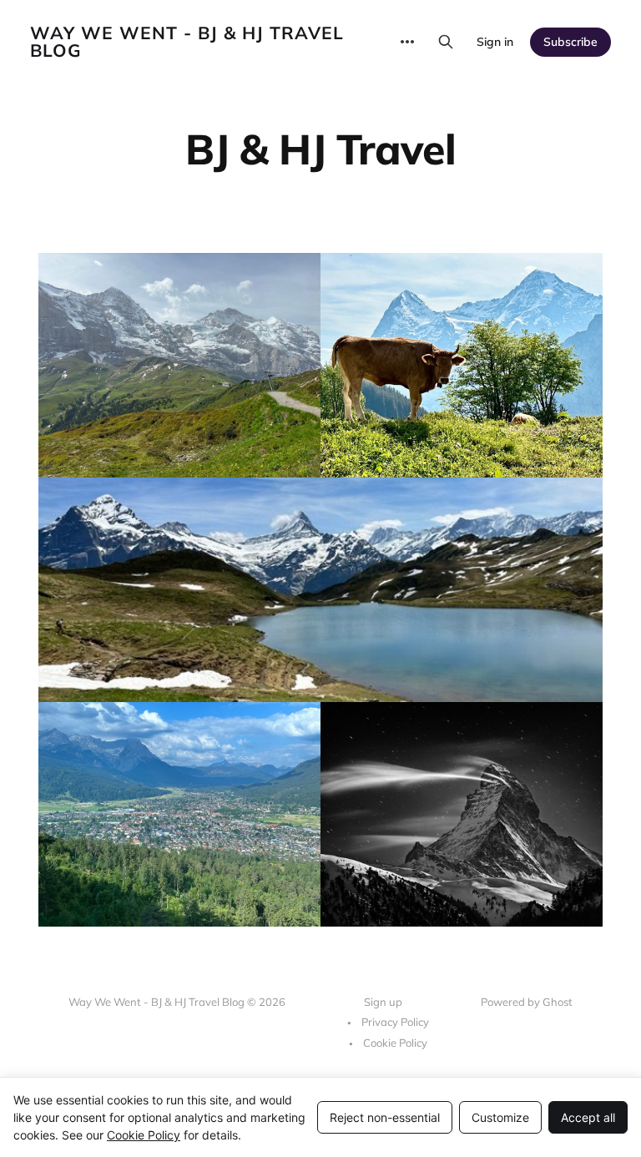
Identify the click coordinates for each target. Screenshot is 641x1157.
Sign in (495, 41)
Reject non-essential (385, 1117)
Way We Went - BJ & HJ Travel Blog (187, 41)
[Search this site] (445, 41)
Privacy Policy (395, 1021)
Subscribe (570, 41)
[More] (407, 41)
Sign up (383, 1001)
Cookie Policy (395, 1042)
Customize (500, 1117)
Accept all (588, 1117)
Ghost (558, 1001)
